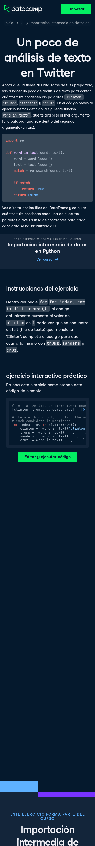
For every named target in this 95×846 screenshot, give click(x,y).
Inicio (9, 23)
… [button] (21, 23)
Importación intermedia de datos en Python (60, 23)
